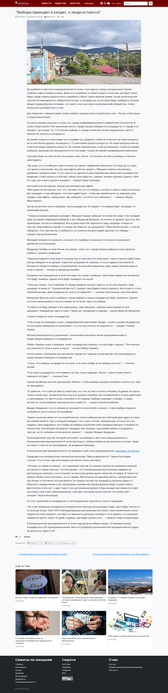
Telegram (51, 543)
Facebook (33, 543)
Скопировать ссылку (67, 543)
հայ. (113, 3)
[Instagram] (105, 3)
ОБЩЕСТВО (60, 3)
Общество (51, 17)
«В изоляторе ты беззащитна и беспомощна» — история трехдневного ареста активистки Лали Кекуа (84, 599)
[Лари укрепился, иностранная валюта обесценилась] (84, 623)
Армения (19, 673)
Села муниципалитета (25, 682)
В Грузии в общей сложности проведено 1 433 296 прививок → (122, 554)
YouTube (66, 664)
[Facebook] (101, 3)
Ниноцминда (21, 676)
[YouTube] (108, 3)
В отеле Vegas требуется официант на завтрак (36, 597)
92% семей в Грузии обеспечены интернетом (128, 636)
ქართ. (118, 3)
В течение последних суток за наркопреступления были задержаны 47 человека (33, 640)
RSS (64, 673)
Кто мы (112, 664)
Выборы (27, 537)
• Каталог (89, 3)
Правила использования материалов (126, 667)
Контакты (113, 670)
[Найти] (151, 3)
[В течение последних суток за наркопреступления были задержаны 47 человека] (37, 623)
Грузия (18, 670)
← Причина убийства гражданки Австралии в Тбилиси (42, 554)
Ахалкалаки (20, 667)
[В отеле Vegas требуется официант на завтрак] (37, 581)
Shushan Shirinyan (36, 17)
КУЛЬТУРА (75, 3)
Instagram (66, 670)
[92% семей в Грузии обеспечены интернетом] (130, 622)
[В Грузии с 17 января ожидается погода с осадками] (130, 581)
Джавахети (20, 679)
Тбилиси (19, 664)
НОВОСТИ (46, 3)
